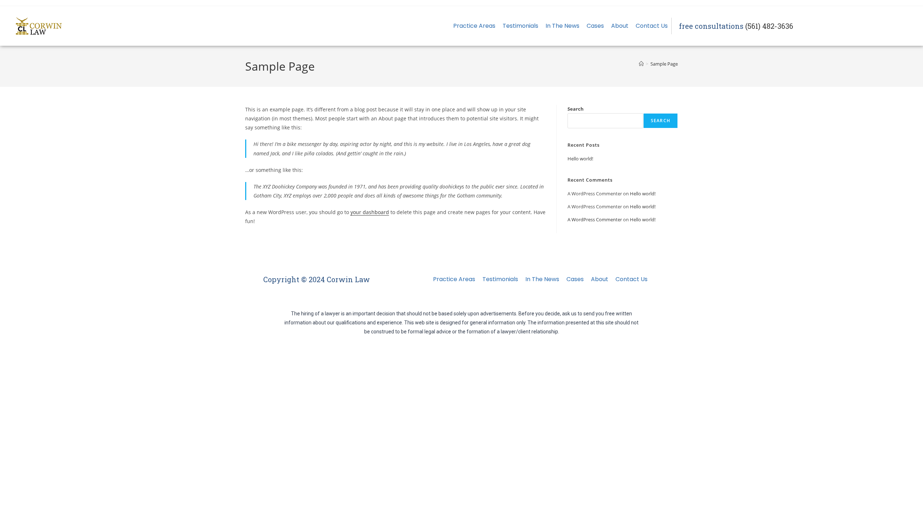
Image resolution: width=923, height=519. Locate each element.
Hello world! (580, 158)
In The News (562, 26)
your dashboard (369, 212)
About (619, 26)
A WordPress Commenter (595, 219)
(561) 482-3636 (769, 26)
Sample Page (664, 64)
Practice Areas (474, 26)
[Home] (641, 64)
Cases (595, 26)
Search (576, 109)
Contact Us (652, 26)
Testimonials (520, 26)
